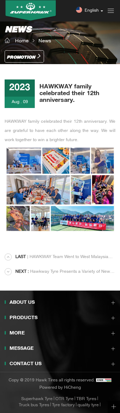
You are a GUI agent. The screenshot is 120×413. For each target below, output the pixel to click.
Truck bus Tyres (34, 405)
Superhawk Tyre (37, 399)
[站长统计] (103, 380)
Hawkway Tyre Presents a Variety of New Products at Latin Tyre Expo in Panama (57, 272)
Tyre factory (63, 405)
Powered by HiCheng (60, 388)
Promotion (21, 57)
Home (22, 41)
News (44, 41)
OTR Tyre (64, 399)
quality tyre (88, 405)
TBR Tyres (86, 399)
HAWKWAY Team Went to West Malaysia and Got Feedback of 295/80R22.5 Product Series (56, 258)
